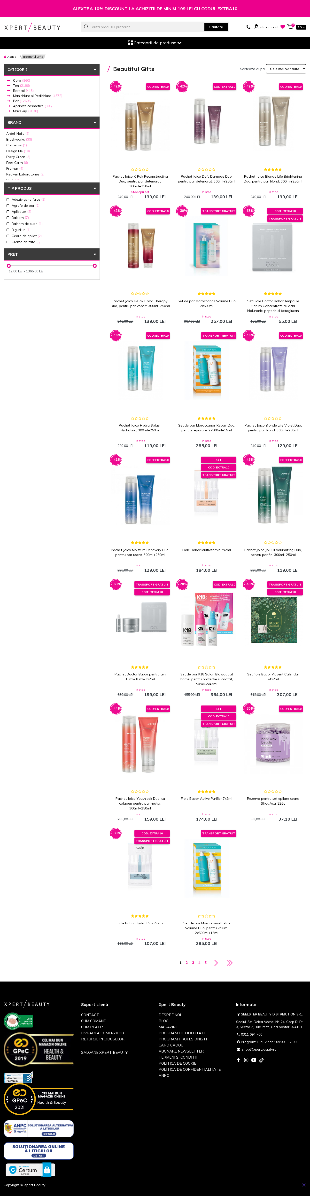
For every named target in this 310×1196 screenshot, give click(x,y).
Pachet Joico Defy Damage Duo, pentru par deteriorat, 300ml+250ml (206, 178)
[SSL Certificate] (30, 1169)
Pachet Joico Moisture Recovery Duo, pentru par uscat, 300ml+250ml (140, 552)
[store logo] (39, 27)
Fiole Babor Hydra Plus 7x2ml (140, 923)
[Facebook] (238, 1060)
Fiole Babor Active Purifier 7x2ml (206, 798)
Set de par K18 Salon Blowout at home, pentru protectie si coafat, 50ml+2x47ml (206, 679)
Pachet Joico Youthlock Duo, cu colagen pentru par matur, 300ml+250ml (140, 803)
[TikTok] (261, 1060)
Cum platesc (94, 1027)
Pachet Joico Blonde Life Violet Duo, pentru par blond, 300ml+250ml (273, 427)
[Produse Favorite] (282, 27)
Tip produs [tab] (20, 188)
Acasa (11, 56)
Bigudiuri (21, 229)
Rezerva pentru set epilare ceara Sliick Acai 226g (273, 801)
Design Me (18, 151)
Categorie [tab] (17, 69)
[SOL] (39, 1152)
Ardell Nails (17, 133)
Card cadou (171, 1045)
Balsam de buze (27, 223)
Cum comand (94, 1021)
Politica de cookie (177, 1063)
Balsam (20, 217)
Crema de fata (26, 241)
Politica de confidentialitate (190, 1069)
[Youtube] (253, 1060)
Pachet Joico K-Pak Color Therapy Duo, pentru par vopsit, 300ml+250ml (140, 303)
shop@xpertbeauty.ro (259, 1049)
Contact (90, 1015)
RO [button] (300, 27)
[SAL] (39, 1129)
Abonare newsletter (181, 1051)
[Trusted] (18, 1022)
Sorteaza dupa (252, 69)
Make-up (25, 111)
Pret (13, 254)
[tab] (52, 174)
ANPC (164, 1075)
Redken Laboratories (25, 174)
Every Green (18, 156)
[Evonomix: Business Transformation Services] (304, 1185)
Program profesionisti (183, 1039)
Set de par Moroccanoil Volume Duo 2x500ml (207, 303)
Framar (14, 168)
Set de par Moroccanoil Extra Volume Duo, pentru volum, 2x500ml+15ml (206, 928)
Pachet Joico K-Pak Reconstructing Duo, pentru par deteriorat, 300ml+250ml (140, 181)
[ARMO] (18, 1077)
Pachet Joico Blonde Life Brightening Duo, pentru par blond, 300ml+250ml (273, 178)
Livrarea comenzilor (102, 1033)
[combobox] (155, 27)
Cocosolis (16, 145)
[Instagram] (246, 1060)
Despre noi (170, 1015)
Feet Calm (17, 162)
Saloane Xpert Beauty (104, 1052)
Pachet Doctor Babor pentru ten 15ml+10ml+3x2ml (140, 676)
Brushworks (19, 139)
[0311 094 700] (248, 26)
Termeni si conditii (178, 1057)
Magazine (168, 1027)
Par (22, 101)
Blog (164, 1021)
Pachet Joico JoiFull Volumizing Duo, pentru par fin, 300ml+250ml (273, 552)
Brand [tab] (15, 122)
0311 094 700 (251, 1034)
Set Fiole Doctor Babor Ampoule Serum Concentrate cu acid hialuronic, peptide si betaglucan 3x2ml (273, 306)
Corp (21, 80)
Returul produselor (102, 1039)
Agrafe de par (25, 205)
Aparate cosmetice (33, 106)
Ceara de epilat (27, 235)
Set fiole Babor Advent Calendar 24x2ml (273, 676)
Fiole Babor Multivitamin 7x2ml (206, 550)
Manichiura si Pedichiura (37, 96)
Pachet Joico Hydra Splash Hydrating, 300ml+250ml (140, 427)
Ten (21, 85)
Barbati (23, 90)
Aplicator (21, 211)
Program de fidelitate (182, 1033)
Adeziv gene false (28, 199)
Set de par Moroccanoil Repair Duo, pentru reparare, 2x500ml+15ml (206, 427)
